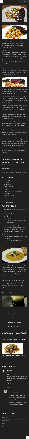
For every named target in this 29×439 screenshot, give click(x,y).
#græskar (10, 313)
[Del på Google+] (14, 326)
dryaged (16, 68)
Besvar (8, 387)
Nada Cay (10, 370)
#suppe (20, 317)
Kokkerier (14, 7)
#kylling (11, 315)
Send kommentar (7, 433)
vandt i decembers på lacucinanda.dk (10, 111)
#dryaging (24, 311)
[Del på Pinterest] (17, 326)
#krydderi (6, 315)
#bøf (9, 311)
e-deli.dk (17, 109)
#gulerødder (16, 313)
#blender (5, 311)
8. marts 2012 (13, 371)
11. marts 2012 (15, 392)
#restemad (22, 315)
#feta (6, 313)
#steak (8, 317)
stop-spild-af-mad (12, 274)
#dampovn (18, 311)
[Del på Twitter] (8, 326)
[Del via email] (20, 326)
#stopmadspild (14, 317)
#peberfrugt (16, 315)
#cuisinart (13, 311)
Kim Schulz (12, 391)
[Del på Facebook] (11, 326)
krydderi (3, 109)
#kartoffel (22, 313)
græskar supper (8, 47)
